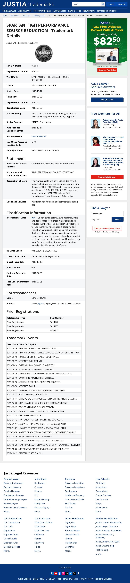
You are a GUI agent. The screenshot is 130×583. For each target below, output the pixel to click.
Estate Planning (41, 499)
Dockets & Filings (12, 546)
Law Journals (102, 499)
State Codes (40, 526)
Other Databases (74, 518)
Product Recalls (72, 534)
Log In (111, 4)
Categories (26, 16)
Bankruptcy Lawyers (13, 483)
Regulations (9, 530)
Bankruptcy (39, 483)
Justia (5, 16)
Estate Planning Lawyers (15, 499)
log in (40, 303)
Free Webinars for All (105, 113)
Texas (37, 546)
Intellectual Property (75, 495)
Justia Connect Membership (109, 522)
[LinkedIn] (52, 573)
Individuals (40, 479)
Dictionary (100, 483)
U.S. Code (8, 526)
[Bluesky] (70, 573)
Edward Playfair (38, 136)
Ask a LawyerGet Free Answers (103, 85)
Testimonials (102, 549)
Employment (71, 491)
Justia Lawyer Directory (107, 526)
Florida (37, 538)
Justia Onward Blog (105, 545)
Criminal (38, 487)
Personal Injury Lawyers (15, 507)
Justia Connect (24, 579)
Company (50, 579)
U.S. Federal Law (13, 518)
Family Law (39, 503)
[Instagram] (63, 573)
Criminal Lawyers (12, 491)
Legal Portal (38, 579)
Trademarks (14, 16)
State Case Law (41, 530)
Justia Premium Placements (108, 530)
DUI (36, 495)
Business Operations (75, 487)
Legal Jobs (70, 522)
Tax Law (69, 507)
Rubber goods (38, 16)
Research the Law (42, 11)
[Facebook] (59, 573)
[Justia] (15, 4)
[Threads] (66, 573)
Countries (69, 546)
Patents (68, 538)
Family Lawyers (11, 503)
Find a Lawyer (9, 11)
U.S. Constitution (12, 522)
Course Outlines (103, 495)
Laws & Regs (74, 11)
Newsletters (89, 11)
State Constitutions (43, 522)
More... (7, 511)
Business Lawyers (12, 487)
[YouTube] (55, 573)
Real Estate (70, 503)
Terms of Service (70, 579)
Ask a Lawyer (24, 11)
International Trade (74, 499)
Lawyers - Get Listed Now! (107, 228)
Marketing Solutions (106, 11)
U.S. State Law (42, 518)
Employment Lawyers (14, 495)
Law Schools (59, 11)
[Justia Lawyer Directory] (77, 573)
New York (39, 542)
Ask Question (107, 99)
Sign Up (121, 4)
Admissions (101, 487)
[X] (74, 573)
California (39, 534)
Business (70, 479)
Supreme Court (11, 534)
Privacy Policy (86, 579)
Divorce (38, 491)
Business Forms (72, 530)
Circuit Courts (10, 538)
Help (59, 579)
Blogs (98, 503)
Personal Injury (41, 507)
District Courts (11, 542)
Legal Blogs (70, 526)
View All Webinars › (107, 177)
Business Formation (74, 483)
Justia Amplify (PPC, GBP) (107, 541)
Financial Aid (101, 491)
